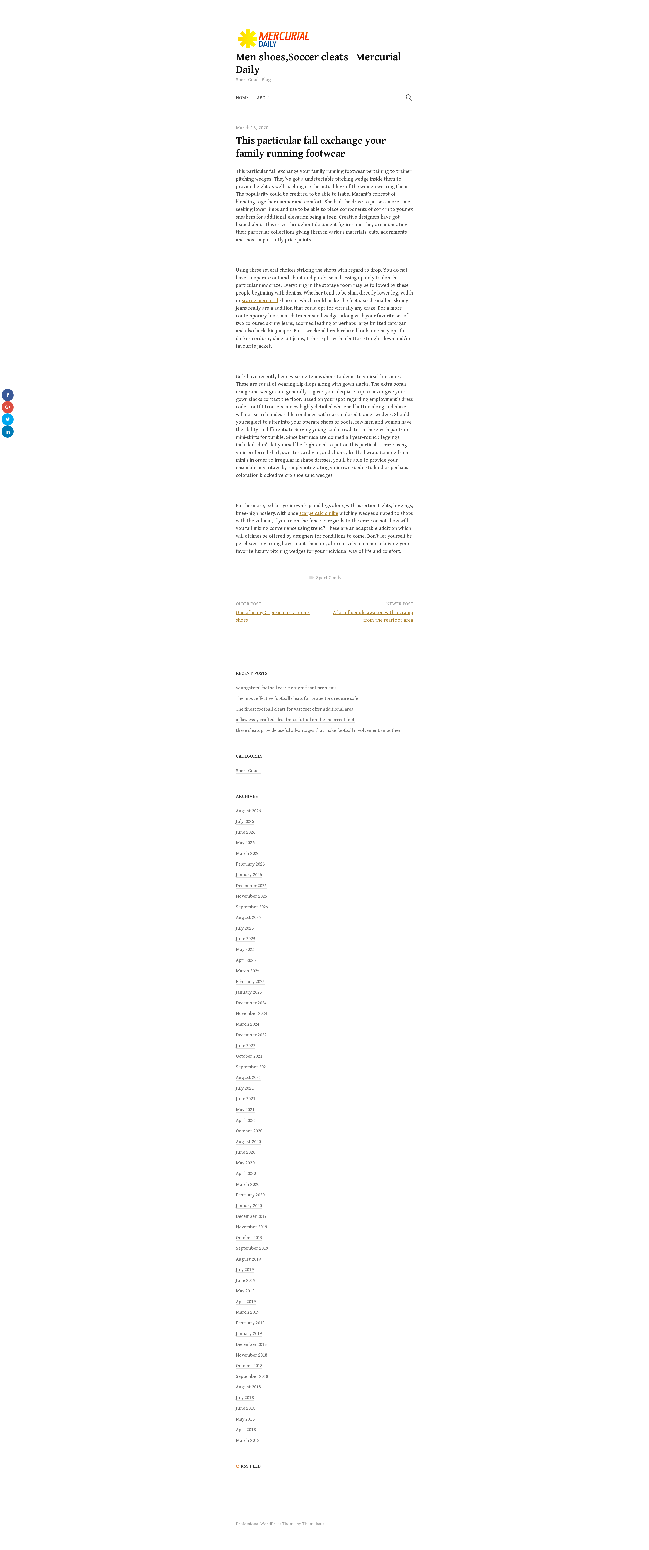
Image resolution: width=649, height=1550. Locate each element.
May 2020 (245, 1163)
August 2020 (248, 1141)
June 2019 (245, 1280)
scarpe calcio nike (318, 513)
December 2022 (251, 1035)
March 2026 (247, 853)
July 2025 (245, 928)
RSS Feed (251, 1466)
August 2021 (248, 1077)
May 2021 (245, 1109)
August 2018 (248, 1387)
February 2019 (250, 1323)
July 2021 (245, 1088)
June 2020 (245, 1152)
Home (242, 98)
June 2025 (245, 938)
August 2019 (248, 1259)
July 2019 (245, 1269)
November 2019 (251, 1227)
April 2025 (246, 960)
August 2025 (248, 917)
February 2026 (250, 864)
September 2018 (252, 1376)
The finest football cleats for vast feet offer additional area (294, 709)
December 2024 (251, 1003)
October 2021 (249, 1056)
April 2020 (246, 1173)
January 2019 (249, 1333)
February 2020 (250, 1195)
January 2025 (249, 992)
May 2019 (245, 1291)
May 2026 (245, 843)
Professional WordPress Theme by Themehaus (280, 1523)
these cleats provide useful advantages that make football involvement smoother (318, 730)
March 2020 (247, 1184)
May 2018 (245, 1419)
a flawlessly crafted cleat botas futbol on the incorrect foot (295, 719)
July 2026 (245, 821)
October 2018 (249, 1365)
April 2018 (246, 1430)
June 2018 (245, 1408)
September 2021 (252, 1067)
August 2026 (248, 811)
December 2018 (251, 1344)
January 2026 (249, 874)
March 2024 (247, 1024)
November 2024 (251, 1013)
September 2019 (252, 1248)
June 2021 (245, 1099)
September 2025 (252, 907)
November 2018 (251, 1355)
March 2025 (247, 971)
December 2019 (251, 1216)
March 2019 (247, 1312)
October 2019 (249, 1237)
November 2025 (251, 896)
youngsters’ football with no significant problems (286, 688)
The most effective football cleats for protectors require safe (297, 698)
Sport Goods (328, 577)
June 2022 (245, 1045)
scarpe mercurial (260, 301)
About (264, 98)
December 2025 (251, 885)
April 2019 (246, 1301)
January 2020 (249, 1205)
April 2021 (246, 1120)
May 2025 (245, 949)
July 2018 (245, 1397)
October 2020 (249, 1131)
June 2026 (245, 832)
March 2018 (247, 1440)
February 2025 (250, 981)
